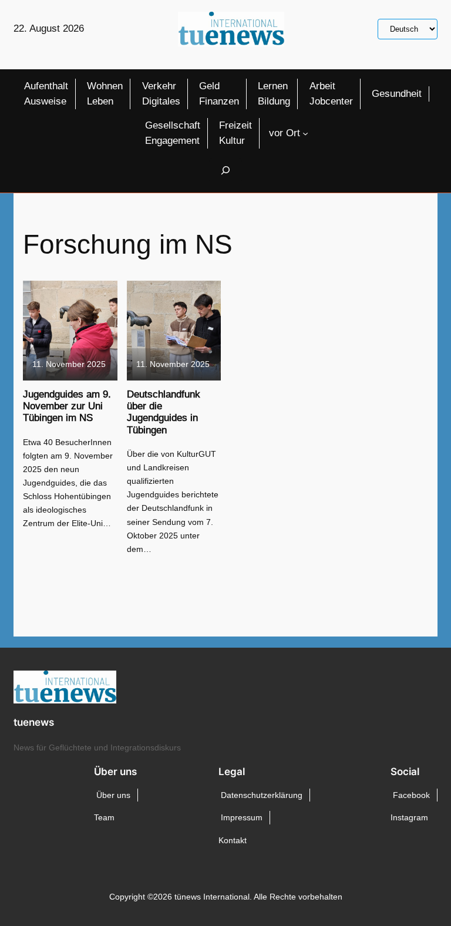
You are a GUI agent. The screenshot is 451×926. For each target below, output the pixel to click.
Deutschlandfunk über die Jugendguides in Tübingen (163, 412)
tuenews (34, 722)
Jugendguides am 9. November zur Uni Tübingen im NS (67, 406)
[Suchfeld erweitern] (225, 170)
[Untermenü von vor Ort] (305, 133)
